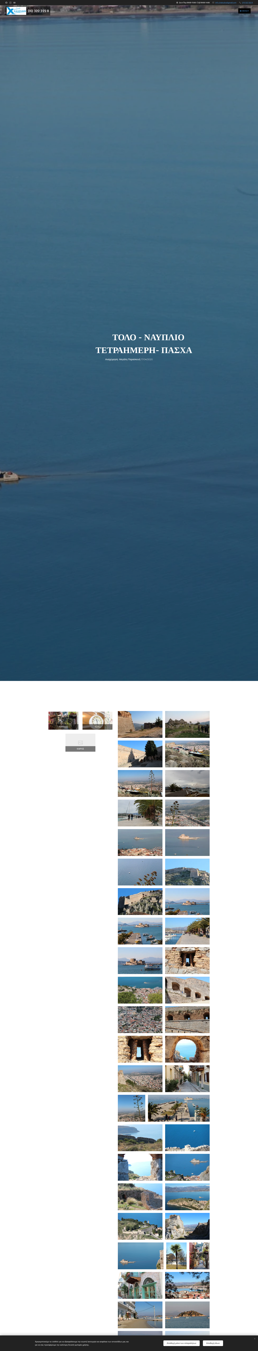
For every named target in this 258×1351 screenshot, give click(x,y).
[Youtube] (14, 2)
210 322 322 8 (247, 2)
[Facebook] (6, 2)
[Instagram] (10, 2)
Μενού (245, 11)
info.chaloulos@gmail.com (225, 2)
